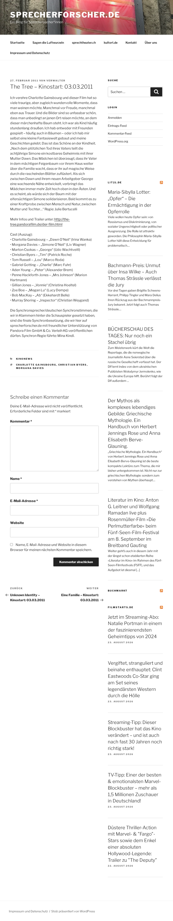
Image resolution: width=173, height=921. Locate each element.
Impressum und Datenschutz (30, 53)
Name (16, 479)
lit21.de (115, 182)
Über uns (151, 42)
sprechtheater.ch (84, 42)
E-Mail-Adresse (24, 501)
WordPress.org (118, 141)
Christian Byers (72, 364)
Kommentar (21, 421)
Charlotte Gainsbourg (36, 364)
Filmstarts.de (120, 607)
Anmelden (115, 117)
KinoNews (24, 358)
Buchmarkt (117, 590)
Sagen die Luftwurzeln (48, 42)
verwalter (55, 80)
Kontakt (131, 42)
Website (17, 523)
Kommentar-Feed (119, 133)
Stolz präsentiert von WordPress (73, 911)
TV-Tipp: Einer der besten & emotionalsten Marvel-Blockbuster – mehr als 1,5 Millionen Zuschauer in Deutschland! (134, 788)
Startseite (17, 42)
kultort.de (111, 42)
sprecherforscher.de (65, 14)
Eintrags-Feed (117, 125)
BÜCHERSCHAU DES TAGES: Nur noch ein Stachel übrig (130, 335)
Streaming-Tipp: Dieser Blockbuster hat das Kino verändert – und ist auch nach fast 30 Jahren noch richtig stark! (135, 735)
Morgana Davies (30, 368)
